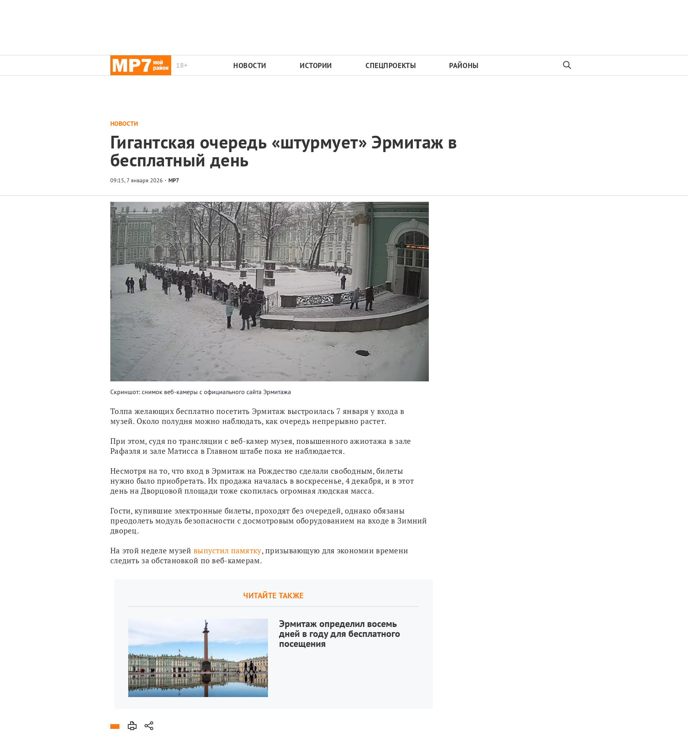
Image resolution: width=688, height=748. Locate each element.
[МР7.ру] (140, 65)
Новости (249, 65)
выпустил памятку (228, 550)
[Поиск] (567, 65)
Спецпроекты (391, 65)
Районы (463, 65)
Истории (316, 65)
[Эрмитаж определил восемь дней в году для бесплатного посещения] (273, 644)
